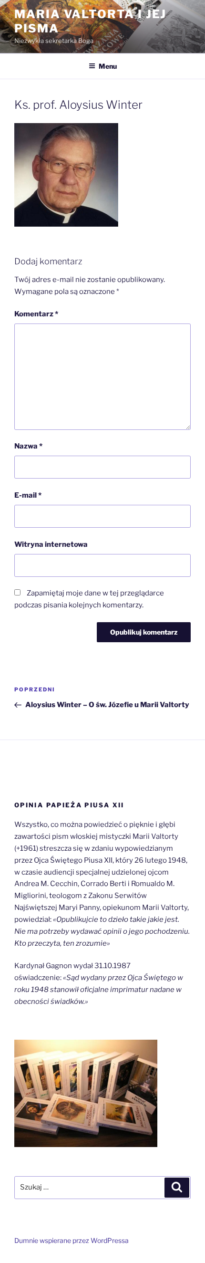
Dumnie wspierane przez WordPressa (71, 1240)
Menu (108, 66)
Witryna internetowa (51, 544)
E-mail (27, 495)
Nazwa (28, 446)
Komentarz (36, 314)
